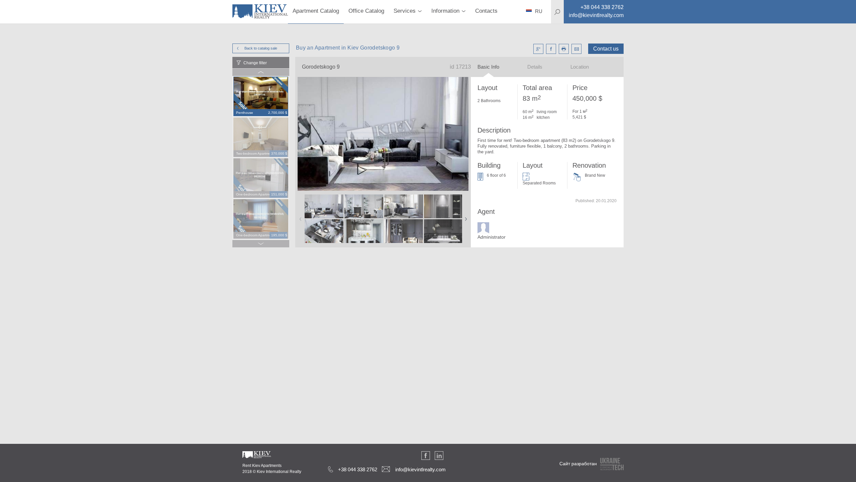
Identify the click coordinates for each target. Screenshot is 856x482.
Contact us (606, 49)
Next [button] (464, 217)
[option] (260, 96)
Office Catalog (366, 11)
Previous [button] (299, 217)
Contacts (486, 11)
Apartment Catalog (316, 11)
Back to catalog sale (260, 48)
